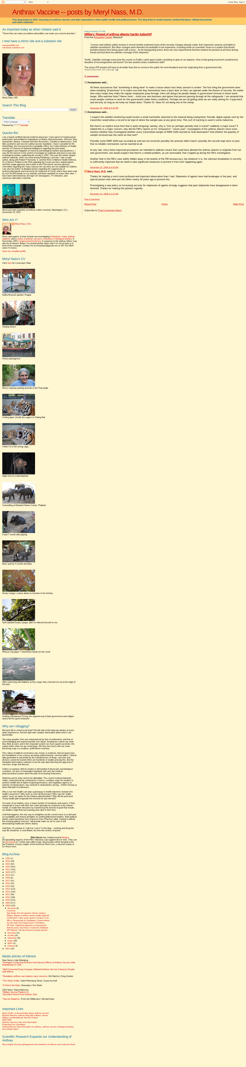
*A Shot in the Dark (11, 985)
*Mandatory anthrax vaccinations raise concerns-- (37, 976)
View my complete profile (14, 251)
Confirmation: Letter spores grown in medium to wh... (28, 918)
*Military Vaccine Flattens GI (15, 992)
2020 (8, 872)
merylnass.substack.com (13, 47)
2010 (8, 900)
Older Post (238, 204)
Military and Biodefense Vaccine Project (20, 1017)
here (10, 263)
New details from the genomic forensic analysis (26, 913)
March (10, 943)
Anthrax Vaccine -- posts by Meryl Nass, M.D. (77, 12)
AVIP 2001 (7, 1020)
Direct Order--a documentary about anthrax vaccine (25, 1013)
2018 (8, 878)
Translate (24, 125)
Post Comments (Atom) (110, 210)
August (10, 941)
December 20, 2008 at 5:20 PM (104, 108)
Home (165, 204)
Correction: (11, 911)
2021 (8, 869)
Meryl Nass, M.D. (96, 171)
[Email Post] (116, 70)
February (11, 946)
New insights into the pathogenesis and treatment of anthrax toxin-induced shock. (39, 1044)
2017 (8, 880)
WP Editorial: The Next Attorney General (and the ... (28, 930)
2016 (8, 883)
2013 (8, 892)
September (12, 938)
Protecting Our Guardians (13, 1024)
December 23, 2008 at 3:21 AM (104, 194)
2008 (8, 905)
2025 (8, 858)
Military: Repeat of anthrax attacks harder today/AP (118, 34)
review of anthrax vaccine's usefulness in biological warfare (44, 239)
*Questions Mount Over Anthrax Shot (19, 994)
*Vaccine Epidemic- (11, 999)
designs (65, 837)
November (12, 933)
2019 (8, 875)
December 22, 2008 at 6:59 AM (104, 167)
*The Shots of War (10, 981)
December (12, 908)
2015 (8, 886)
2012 (8, 894)
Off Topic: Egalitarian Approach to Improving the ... (28, 925)
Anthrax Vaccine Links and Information (19, 1022)
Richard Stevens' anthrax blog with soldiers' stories (25, 1015)
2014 (8, 889)
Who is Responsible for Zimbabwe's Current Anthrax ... (29, 921)
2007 (8, 948)
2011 (7, 897)
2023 (8, 864)
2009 (8, 903)
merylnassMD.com (10, 45)
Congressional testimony (29, 241)
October (11, 935)
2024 (8, 861)
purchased (10, 842)
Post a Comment (92, 199)
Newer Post (90, 204)
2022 (8, 866)
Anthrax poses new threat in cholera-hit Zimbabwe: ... (29, 928)
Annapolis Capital (103, 37)
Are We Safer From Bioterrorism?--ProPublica (25, 923)
